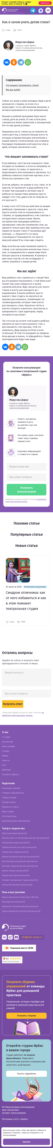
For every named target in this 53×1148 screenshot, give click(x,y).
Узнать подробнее (26, 1073)
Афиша (5, 756)
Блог (4, 765)
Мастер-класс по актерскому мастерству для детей (25, 838)
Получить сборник (26, 1015)
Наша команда (8, 746)
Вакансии (6, 770)
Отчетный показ (9, 816)
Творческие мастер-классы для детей (19, 847)
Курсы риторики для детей (14, 833)
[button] (48, 10)
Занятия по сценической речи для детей (20, 906)
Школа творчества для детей (15, 871)
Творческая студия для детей (15, 852)
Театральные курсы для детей (15, 843)
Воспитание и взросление (35, 587)
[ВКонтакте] (6, 62)
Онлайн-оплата (8, 802)
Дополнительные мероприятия (16, 821)
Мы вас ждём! (13, 89)
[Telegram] (21, 62)
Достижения (7, 742)
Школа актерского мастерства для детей (20, 857)
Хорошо (26, 1142)
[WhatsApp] (28, 62)
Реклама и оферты (10, 774)
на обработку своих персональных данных (25, 500)
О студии (6, 737)
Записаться (45, 3)
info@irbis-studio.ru (32, 937)
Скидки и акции (9, 797)
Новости (6, 760)
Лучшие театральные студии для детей (20, 880)
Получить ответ (13, 704)
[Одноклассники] (13, 62)
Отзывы (5, 751)
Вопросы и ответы (10, 807)
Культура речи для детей (13, 902)
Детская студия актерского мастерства (20, 866)
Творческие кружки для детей (16, 875)
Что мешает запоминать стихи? (22, 85)
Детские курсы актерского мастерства (19, 861)
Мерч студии (7, 811)
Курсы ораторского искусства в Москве (20, 897)
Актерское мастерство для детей (17, 885)
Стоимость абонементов (13, 793)
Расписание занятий (11, 788)
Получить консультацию (26, 489)
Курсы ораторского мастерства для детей (21, 911)
